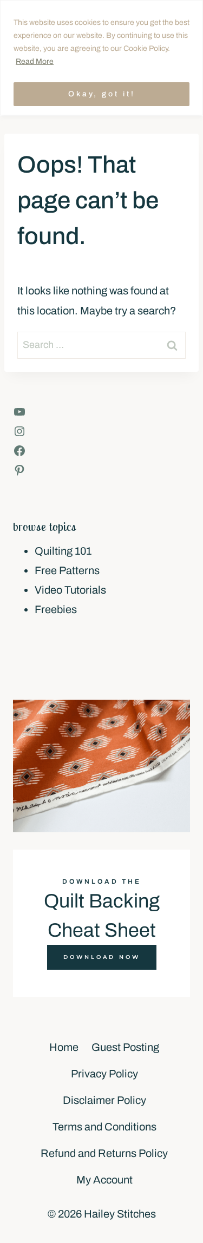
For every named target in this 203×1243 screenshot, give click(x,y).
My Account (104, 1180)
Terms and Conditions (104, 1127)
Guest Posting (125, 1047)
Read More (35, 61)
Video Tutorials (70, 590)
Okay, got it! (101, 94)
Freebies (56, 609)
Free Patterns (67, 570)
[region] (101, 57)
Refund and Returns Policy (104, 1153)
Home (63, 1047)
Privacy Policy (104, 1074)
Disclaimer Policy (104, 1100)
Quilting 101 (63, 551)
